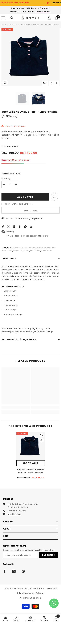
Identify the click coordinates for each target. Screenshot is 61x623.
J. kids (26, 250)
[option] (30, 57)
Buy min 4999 (30, 247)
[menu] (3, 18)
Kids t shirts (35, 250)
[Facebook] (2, 226)
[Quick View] (42, 440)
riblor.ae (37, 597)
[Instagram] (13, 571)
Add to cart (25, 196)
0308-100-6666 (42, 11)
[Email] (31, 226)
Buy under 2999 (44, 247)
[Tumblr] (19, 226)
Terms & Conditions (24, 204)
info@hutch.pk (14, 514)
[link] (15, 407)
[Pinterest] (14, 226)
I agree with (10, 204)
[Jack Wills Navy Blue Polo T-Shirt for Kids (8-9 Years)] (30, 446)
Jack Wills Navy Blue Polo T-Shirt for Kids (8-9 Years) (30, 471)
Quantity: (6, 178)
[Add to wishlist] (54, 197)
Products (13, 24)
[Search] (11, 18)
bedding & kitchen (40, 8)
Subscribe (48, 555)
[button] (51, 83)
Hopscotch (18, 250)
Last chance (46, 250)
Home (3, 24)
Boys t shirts (17, 247)
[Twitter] (8, 226)
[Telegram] (25, 226)
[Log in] (49, 17)
